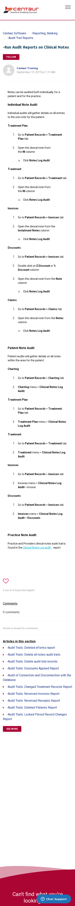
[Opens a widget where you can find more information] (53, 899)
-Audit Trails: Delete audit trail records (32, 661)
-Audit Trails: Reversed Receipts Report (33, 700)
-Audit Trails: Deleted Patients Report (32, 707)
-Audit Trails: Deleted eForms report (31, 647)
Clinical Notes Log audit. (37, 547)
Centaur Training (27, 68)
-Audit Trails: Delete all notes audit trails (33, 654)
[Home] (21, 10)
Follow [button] (11, 57)
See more (12, 729)
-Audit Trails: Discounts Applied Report (33, 668)
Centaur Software (14, 33)
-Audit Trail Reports (20, 38)
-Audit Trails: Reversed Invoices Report (33, 694)
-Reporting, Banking (44, 33)
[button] (67, 6)
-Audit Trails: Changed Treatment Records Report (39, 687)
